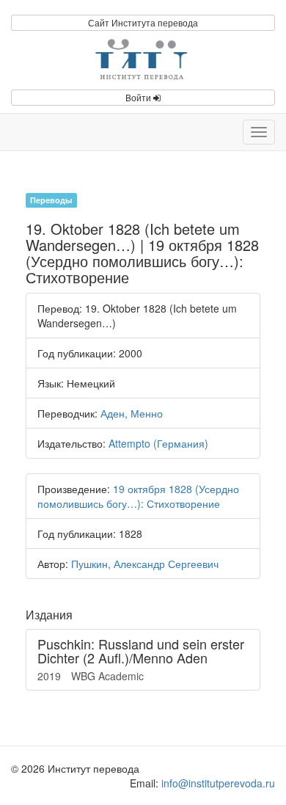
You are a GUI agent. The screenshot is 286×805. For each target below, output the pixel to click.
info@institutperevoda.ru (218, 783)
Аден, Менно (131, 413)
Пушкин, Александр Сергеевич (145, 563)
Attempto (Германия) (158, 443)
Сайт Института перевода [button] (143, 22)
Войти (139, 97)
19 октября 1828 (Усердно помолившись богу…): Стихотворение (138, 496)
